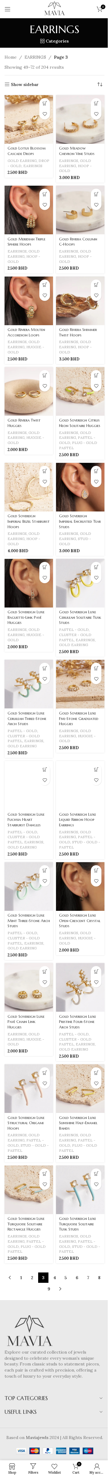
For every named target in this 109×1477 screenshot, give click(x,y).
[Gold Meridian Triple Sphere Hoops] (29, 210)
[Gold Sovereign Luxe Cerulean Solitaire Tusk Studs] (80, 583)
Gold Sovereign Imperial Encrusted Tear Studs (80, 521)
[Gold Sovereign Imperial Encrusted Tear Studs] (80, 487)
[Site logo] (54, 9)
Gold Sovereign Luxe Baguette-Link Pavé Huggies (26, 617)
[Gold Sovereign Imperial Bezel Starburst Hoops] (29, 487)
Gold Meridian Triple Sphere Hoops (26, 242)
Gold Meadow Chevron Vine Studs (76, 151)
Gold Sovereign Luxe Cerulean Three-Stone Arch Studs (27, 718)
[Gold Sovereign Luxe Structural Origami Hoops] (29, 1088)
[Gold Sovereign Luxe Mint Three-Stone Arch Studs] (29, 886)
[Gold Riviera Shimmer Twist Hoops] (80, 301)
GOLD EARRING (22, 160)
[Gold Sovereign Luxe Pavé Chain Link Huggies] (29, 987)
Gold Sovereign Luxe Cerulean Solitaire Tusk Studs (80, 617)
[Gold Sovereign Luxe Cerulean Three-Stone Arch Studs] (29, 684)
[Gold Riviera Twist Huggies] (29, 391)
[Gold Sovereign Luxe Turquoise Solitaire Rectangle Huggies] (29, 1189)
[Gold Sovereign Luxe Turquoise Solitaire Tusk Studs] (80, 1189)
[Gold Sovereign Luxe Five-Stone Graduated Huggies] (80, 684)
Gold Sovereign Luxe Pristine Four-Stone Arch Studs (77, 1022)
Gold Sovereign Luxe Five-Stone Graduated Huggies (78, 718)
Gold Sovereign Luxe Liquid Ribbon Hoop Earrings (77, 820)
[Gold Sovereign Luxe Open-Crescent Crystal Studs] (80, 886)
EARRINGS (35, 57)
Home (11, 57)
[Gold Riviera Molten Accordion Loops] (29, 301)
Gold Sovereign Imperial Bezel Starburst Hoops (29, 521)
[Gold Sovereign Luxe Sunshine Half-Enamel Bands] (80, 1088)
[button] (44, 103)
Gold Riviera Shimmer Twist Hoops (78, 332)
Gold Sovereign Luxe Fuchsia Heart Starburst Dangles (26, 820)
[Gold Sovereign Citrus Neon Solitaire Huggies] (80, 391)
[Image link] (29, 1332)
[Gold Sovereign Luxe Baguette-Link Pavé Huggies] (29, 583)
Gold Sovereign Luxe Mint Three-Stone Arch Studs (29, 920)
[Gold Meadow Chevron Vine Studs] (80, 119)
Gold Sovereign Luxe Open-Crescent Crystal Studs (80, 920)
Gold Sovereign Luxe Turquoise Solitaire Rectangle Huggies (26, 1224)
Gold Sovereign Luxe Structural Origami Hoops (26, 1123)
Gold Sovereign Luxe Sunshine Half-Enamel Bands (78, 1123)
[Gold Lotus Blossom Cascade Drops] (29, 119)
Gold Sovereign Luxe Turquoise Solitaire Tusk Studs (77, 1224)
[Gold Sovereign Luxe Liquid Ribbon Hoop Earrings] (80, 785)
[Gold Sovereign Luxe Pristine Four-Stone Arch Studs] (80, 987)
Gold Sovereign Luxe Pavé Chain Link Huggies (26, 1022)
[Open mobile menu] (8, 9)
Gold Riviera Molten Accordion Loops (26, 332)
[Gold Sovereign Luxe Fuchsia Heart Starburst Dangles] (29, 785)
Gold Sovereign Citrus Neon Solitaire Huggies (79, 423)
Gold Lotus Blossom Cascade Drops (26, 151)
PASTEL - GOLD (74, 629)
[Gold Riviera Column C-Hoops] (80, 210)
